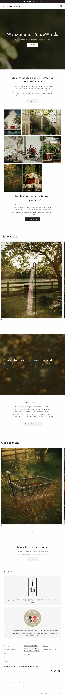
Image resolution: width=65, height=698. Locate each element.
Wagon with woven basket (8, 526)
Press (5, 661)
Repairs (6, 653)
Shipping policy (57, 692)
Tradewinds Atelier (21, 692)
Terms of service (57, 693)
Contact (26, 654)
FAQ (5, 657)
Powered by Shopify (30, 692)
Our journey (32, 101)
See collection (32, 219)
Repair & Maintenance (32, 424)
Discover (32, 44)
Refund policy (48, 692)
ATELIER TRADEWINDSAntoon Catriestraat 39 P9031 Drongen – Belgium (32, 648)
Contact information (46, 693)
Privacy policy (40, 692)
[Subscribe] (33, 671)
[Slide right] (36, 325)
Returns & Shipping (10, 649)
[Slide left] (29, 325)
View (32, 559)
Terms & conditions (49, 649)
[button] (3, 6)
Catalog (6, 646)
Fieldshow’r (4, 320)
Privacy (45, 646)
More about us (11, 369)
